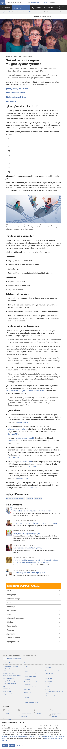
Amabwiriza (27, 689)
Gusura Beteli (48, 678)
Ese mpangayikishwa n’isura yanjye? (27, 548)
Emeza (5, 745)
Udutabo (26, 671)
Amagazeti (27, 679)
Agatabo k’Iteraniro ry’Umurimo (32, 682)
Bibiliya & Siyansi (7, 691)
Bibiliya (26, 666)
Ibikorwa (47, 689)
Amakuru (47, 663)
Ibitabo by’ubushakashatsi (31, 687)
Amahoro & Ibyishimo (8, 678)
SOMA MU (37, 16)
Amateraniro (48, 681)
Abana (4, 686)
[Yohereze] (60, 12)
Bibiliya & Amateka (7, 694)
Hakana (11, 745)
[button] (21, 7)
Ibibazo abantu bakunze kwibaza (53, 671)
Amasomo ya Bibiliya (8, 673)
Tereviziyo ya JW (28, 692)
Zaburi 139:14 (22, 422)
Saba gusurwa (49, 673)
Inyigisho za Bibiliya (6, 12)
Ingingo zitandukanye (30, 676)
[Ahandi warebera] (64, 12)
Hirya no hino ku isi (50, 696)
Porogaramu (27, 684)
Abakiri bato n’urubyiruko (20, 12)
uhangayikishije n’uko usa (18, 429)
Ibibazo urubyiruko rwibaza (35, 12)
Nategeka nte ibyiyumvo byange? (26, 533)
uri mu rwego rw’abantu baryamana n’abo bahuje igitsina (32, 389)
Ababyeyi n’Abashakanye (9, 681)
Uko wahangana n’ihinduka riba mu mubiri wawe (32, 511)
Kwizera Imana (6, 688)
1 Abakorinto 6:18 (32, 466)
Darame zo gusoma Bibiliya (31, 702)
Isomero (26, 663)
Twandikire (48, 676)
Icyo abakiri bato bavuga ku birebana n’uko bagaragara (35, 523)
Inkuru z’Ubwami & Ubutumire (32, 674)
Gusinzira (12, 440)
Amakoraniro (48, 686)
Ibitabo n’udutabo (29, 669)
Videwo (26, 695)
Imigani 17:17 (22, 478)
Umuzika (26, 697)
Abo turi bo (48, 667)
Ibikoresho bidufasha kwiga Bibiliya (12, 675)
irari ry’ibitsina (26, 461)
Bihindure (20, 745)
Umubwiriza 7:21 (14, 457)
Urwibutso (48, 684)
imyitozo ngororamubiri (25, 438)
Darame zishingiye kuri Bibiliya (32, 700)
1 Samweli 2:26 (31, 487)
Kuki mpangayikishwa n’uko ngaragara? (29, 572)
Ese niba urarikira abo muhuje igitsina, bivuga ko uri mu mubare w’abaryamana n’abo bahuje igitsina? (35, 561)
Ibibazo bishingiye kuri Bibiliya (10, 666)
